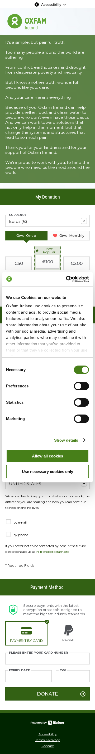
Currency (17, 215)
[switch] (81, 386)
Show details (66, 440)
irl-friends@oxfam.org (52, 552)
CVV (63, 670)
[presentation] (26, 235)
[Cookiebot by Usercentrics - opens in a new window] (67, 279)
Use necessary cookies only (47, 471)
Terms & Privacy (47, 740)
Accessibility (51, 4)
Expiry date (19, 670)
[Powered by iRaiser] (47, 722)
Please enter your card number (38, 652)
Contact (47, 746)
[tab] (26, 235)
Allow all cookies (47, 456)
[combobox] (47, 221)
